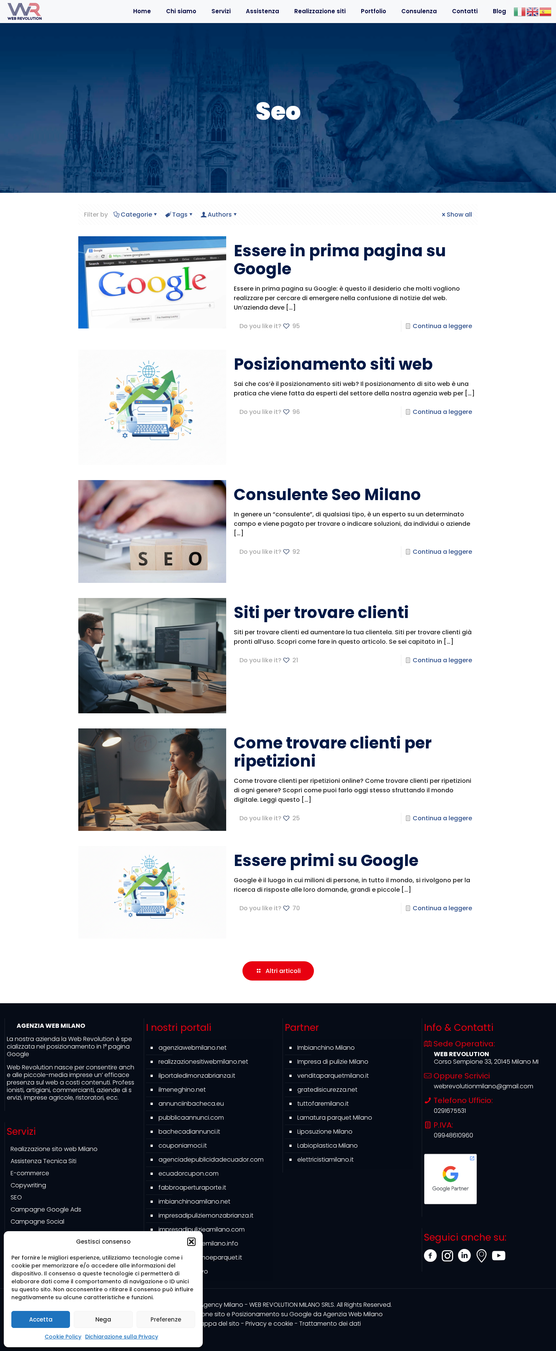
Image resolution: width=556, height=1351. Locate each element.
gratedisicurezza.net (327, 1089)
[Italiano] (520, 11)
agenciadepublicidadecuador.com (211, 1159)
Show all (459, 214)
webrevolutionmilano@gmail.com (483, 1086)
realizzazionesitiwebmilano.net (203, 1061)
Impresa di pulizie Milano (332, 1061)
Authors (220, 214)
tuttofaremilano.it (323, 1103)
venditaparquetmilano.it (333, 1075)
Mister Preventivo (183, 1271)
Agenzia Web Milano (278, 1314)
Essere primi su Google (326, 860)
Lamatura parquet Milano (334, 1117)
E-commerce (30, 1173)
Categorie (136, 214)
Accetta (41, 1319)
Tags (180, 214)
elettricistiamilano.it (325, 1159)
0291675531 (450, 1110)
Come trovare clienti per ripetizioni (333, 752)
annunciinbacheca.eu (191, 1103)
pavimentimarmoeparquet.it (200, 1257)
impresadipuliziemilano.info (198, 1243)
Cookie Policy (63, 1336)
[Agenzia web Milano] (25, 11)
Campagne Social (37, 1221)
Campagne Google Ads (46, 1209)
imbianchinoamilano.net (194, 1201)
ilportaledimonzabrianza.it (196, 1075)
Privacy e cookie (269, 1323)
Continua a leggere (442, 326)
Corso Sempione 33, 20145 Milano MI (486, 1061)
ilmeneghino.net (182, 1089)
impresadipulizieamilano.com (201, 1229)
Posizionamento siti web (333, 364)
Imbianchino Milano (326, 1047)
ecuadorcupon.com (188, 1173)
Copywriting (28, 1185)
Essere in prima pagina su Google (340, 260)
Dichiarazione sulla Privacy (121, 1336)
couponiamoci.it (182, 1145)
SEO (16, 1197)
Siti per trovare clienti (321, 612)
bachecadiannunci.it (189, 1131)
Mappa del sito (217, 1323)
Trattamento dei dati (330, 1323)
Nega (103, 1319)
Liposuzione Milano (325, 1131)
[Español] (545, 11)
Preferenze (166, 1319)
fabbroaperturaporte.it (192, 1187)
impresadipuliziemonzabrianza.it (205, 1215)
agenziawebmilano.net (192, 1047)
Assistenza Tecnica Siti (43, 1161)
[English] (532, 11)
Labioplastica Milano (327, 1145)
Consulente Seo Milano (327, 494)
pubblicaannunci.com (191, 1117)
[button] (191, 1242)
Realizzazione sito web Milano (54, 1149)
